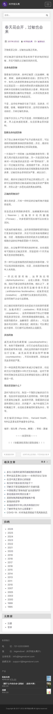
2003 (10, 595)
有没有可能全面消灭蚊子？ (20, 483)
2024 (10, 536)
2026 (10, 529)
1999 (10, 603)
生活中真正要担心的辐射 (19, 479)
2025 (10, 532)
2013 (10, 577)
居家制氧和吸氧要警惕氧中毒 (21, 497)
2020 (10, 551)
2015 (10, 569)
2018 (10, 558)
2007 (10, 588)
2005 (10, 592)
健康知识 (41, 41)
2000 (10, 599)
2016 (10, 566)
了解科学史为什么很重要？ (20, 508)
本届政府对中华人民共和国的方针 (23, 505)
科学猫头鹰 (28, 41)
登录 (10, 627)
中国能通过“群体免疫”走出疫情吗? (23, 490)
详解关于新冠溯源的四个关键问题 (23, 486)
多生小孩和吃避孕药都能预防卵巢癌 (24, 472)
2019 (10, 555)
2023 (10, 540)
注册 (10, 623)
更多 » (44, 462)
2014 (10, 573)
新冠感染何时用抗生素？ (19, 494)
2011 (10, 581)
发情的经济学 (13, 501)
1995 (10, 606)
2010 (10, 584)
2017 (10, 562)
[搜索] (47, 15)
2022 (10, 543)
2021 (10, 547)
